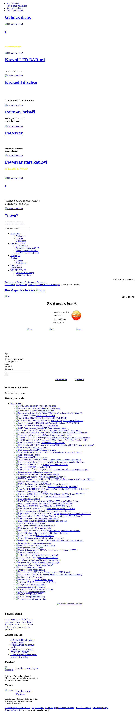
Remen (29, 622)
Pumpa (24, 622)
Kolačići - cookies (83, 707)
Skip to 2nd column (15, 11)
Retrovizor (9, 624)
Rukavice (24, 625)
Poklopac (18, 622)
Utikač (15, 627)
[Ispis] (40, 290)
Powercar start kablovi (26, 162)
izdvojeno (27, 627)
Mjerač (11, 622)
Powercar (14, 132)
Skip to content (13, 3)
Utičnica (20, 627)
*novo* (11, 215)
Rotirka (17, 625)
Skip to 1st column (15, 8)
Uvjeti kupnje (51, 707)
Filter (13, 620)
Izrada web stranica (13, 710)
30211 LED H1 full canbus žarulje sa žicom (22, 641)
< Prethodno (61, 379)
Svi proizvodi (21, 284)
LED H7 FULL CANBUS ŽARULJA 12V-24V (22, 651)
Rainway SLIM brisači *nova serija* (44, 284)
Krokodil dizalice (21, 82)
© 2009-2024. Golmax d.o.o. (17, 707)
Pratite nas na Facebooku (35, 282)
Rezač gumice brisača (20, 290)
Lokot (6, 622)
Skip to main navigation (17, 6)
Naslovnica (10, 284)
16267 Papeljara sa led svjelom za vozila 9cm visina (23, 655)
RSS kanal (97, 707)
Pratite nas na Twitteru (14, 282)
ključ (6, 629)
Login (105, 707)
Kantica (18, 620)
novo (11, 630)
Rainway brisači (20, 111)
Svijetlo (8, 627)
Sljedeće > (79, 379)
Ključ (25, 619)
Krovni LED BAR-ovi (25, 59)
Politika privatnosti (66, 707)
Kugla (31, 620)
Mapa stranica (38, 707)
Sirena (30, 625)
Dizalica (7, 620)
